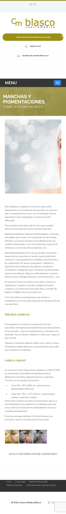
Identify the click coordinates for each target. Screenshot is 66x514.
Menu (11, 82)
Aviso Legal (20, 482)
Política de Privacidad (38, 482)
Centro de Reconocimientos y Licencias (33, 37)
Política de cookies (14, 485)
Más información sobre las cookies (41, 485)
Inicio (9, 482)
